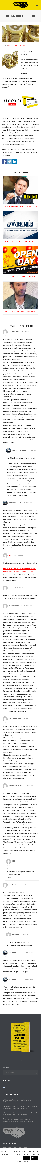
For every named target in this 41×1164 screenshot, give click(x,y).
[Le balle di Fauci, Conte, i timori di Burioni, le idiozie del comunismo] (20, 190)
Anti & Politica (24, 46)
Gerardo (8, 1106)
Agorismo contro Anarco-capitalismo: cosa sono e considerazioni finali (18, 1120)
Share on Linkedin (14, 161)
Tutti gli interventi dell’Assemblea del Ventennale (17, 1101)
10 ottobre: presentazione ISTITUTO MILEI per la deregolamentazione (21, 241)
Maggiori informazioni (20, 1161)
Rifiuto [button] (34, 1158)
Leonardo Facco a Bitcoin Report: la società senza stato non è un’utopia (20, 1107)
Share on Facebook (4, 161)
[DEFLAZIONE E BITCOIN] (20, 33)
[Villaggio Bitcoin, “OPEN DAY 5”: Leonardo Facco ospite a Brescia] (20, 260)
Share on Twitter (9, 161)
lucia (10, 555)
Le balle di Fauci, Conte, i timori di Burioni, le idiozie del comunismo (21, 206)
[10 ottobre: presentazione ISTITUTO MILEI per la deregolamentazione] (20, 225)
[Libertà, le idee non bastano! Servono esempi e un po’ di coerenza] (20, 295)
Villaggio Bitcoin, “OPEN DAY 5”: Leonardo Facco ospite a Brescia (21, 276)
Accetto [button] (26, 1158)
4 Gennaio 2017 (13, 46)
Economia (33, 46)
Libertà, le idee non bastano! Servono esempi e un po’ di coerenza (21, 312)
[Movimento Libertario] (20, 5)
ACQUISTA (21, 1060)
